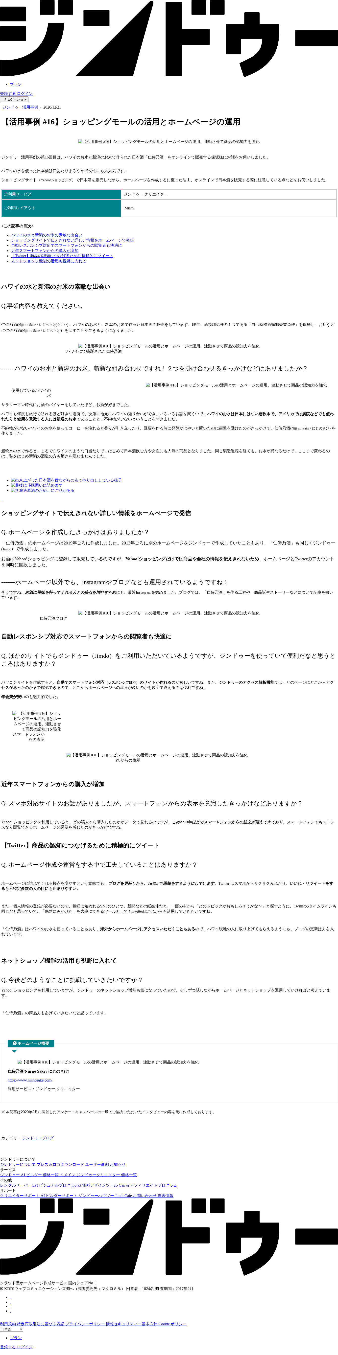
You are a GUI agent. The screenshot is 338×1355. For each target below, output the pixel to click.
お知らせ (118, 1164)
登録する (8, 93)
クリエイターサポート (20, 1196)
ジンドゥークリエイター (98, 1175)
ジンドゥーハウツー (96, 1196)
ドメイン (68, 1175)
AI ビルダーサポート (59, 1196)
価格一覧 (51, 1175)
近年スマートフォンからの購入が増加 (44, 250)
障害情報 (165, 1196)
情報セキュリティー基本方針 (132, 1324)
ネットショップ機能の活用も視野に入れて (48, 261)
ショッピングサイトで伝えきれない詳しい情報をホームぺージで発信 (72, 240)
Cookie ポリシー (172, 1324)
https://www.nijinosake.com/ (30, 1080)
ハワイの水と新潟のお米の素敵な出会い (46, 235)
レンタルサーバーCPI (19, 1185)
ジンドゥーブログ (38, 1138)
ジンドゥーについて (18, 1164)
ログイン (25, 93)
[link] (169, 76)
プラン (16, 84)
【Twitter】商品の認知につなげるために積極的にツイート (62, 256)
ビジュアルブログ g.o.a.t (60, 1185)
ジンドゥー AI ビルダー (21, 1175)
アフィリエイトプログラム (153, 1185)
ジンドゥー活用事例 (20, 107)
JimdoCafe (124, 1196)
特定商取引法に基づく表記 (41, 1324)
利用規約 (8, 1324)
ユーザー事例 (97, 1164)
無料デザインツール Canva (106, 1185)
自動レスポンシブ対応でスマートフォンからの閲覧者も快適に (66, 245)
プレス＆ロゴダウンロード (61, 1164)
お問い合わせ (145, 1196)
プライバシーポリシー (85, 1324)
